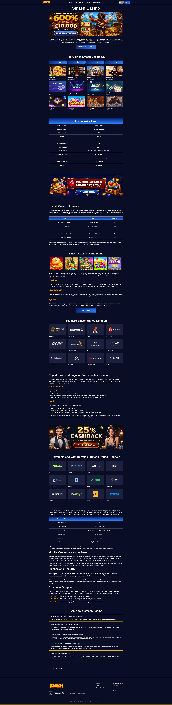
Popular (57, 62)
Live (75, 62)
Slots (113, 62)
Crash (94, 62)
